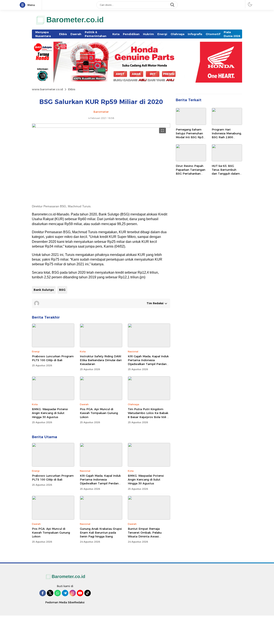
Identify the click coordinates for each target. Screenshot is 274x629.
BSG (62, 289)
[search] (173, 5)
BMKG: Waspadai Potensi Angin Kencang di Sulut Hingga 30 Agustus (50, 412)
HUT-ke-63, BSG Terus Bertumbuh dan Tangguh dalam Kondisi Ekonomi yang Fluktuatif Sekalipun (226, 175)
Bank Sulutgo (44, 289)
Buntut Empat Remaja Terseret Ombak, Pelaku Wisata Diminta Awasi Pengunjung (145, 534)
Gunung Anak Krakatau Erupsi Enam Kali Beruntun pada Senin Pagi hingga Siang (101, 532)
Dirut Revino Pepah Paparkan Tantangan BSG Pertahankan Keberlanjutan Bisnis (190, 171)
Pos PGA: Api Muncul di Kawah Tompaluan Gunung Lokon (99, 412)
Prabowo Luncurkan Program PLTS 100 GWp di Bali (53, 358)
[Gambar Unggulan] (101, 127)
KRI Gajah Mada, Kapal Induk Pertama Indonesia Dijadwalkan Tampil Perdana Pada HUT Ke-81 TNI (148, 362)
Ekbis (71, 89)
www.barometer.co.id (47, 89)
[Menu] (23, 5)
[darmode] (250, 4)
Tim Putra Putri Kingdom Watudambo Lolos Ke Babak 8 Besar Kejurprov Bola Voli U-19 (149, 415)
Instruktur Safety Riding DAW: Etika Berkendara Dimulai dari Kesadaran (101, 360)
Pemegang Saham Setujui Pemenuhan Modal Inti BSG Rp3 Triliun (189, 135)
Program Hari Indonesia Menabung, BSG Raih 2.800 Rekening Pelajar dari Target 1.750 (227, 137)
